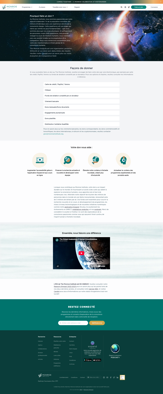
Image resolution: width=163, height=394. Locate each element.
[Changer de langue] (125, 7)
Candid (45, 53)
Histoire (40, 341)
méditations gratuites (80, 209)
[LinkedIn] (117, 377)
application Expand (72, 207)
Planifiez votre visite (60, 341)
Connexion (154, 7)
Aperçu (40, 345)
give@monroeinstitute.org (53, 134)
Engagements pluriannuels (55, 113)
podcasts (97, 209)
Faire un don (138, 7)
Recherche (41, 336)
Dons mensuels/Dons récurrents (57, 107)
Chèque (48, 90)
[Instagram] (104, 377)
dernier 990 (93, 289)
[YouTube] (107, 377)
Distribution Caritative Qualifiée (57, 124)
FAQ (70, 356)
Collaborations (42, 348)
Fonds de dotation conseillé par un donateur (61, 96)
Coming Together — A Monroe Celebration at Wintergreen (81, 2)
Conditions (72, 360)
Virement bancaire (52, 101)
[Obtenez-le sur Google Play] (88, 360)
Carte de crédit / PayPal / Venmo (57, 84)
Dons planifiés (50, 118)
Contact (71, 341)
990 (81, 389)
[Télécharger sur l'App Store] (97, 360)
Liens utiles (57, 355)
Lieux (71, 352)
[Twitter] (114, 377)
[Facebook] (111, 377)
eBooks (56, 351)
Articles (40, 359)
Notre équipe (73, 348)
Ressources (57, 336)
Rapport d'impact (88, 389)
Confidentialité (64, 377)
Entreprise (72, 336)
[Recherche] (121, 7)
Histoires (56, 359)
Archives (71, 364)
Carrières (72, 345)
